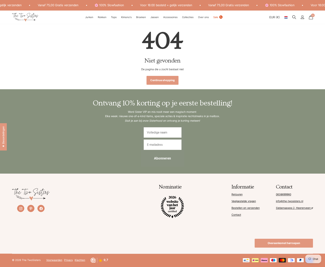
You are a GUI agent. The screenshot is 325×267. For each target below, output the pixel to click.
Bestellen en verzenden (246, 207)
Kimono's (126, 17)
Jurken (89, 17)
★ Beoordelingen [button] (3, 136)
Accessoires (170, 17)
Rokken (102, 17)
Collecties (188, 17)
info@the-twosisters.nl (289, 201)
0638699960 (283, 194)
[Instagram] (20, 208)
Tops (114, 17)
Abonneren (162, 158)
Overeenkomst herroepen (284, 243)
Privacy (68, 260)
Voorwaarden (54, 260)
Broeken (141, 17)
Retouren (237, 194)
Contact (236, 214)
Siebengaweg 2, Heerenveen (293, 207)
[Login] (302, 17)
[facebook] (41, 208)
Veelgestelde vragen (244, 201)
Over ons (203, 17)
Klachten (80, 260)
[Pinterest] (30, 208)
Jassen (154, 17)
